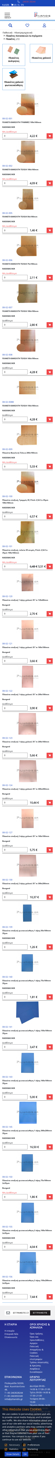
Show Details (12, 1454)
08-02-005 (7, 213)
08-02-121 (7, 643)
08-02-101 (7, 546)
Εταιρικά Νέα (11, 1333)
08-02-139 (7, 926)
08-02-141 (7, 1026)
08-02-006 (7, 260)
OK (25, 1454)
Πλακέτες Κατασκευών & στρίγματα (24, 35)
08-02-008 (7, 354)
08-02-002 (7, 165)
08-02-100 (7, 496)
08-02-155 (7, 1226)
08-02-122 (7, 690)
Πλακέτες (10, 39)
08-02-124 (7, 785)
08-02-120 (7, 596)
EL (19, 4)
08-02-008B (8, 401)
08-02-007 (7, 307)
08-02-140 (7, 976)
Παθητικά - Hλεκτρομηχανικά (17, 32)
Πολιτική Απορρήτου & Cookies (36, 1349)
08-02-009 (7, 449)
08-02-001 (7, 118)
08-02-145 (7, 1126)
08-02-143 (7, 1076)
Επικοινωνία (11, 1337)
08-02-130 (7, 879)
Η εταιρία (9, 1330)
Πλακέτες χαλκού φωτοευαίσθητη (13, 84)
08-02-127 (7, 832)
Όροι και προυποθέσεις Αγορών (37, 1340)
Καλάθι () (9, 4)
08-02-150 (7, 1176)
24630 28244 (29, 1)
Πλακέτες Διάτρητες (13, 59)
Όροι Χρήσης (36, 1333)
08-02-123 (7, 737)
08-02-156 (7, 1276)
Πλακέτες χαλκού (41, 57)
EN (22, 4)
